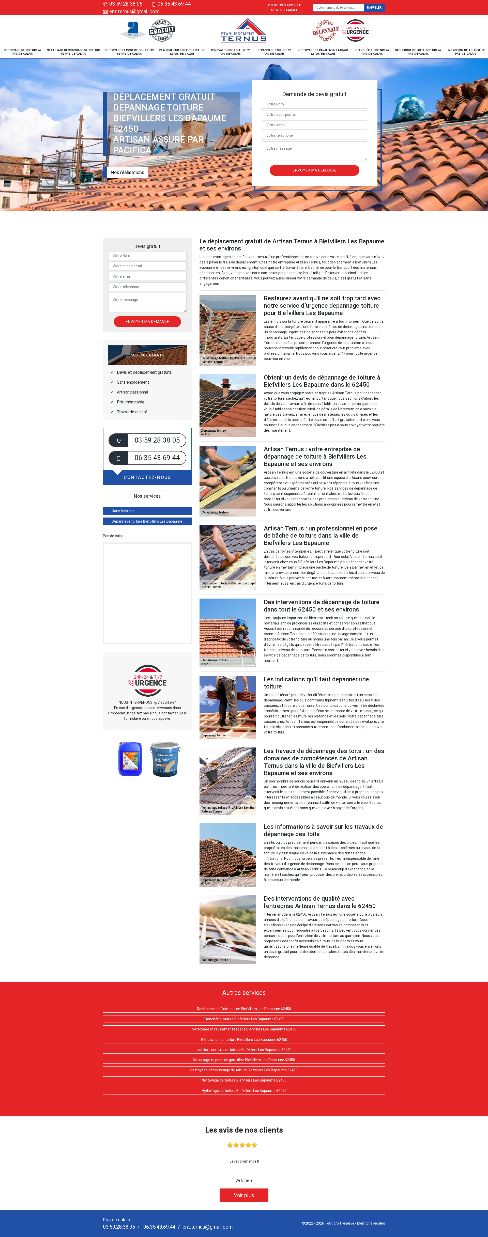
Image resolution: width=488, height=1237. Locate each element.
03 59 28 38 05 (125, 4)
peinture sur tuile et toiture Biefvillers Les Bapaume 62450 (244, 1050)
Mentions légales (371, 1223)
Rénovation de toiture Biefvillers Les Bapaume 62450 (244, 1040)
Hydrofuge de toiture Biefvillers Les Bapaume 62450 (244, 1091)
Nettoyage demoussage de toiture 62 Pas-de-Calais (73, 52)
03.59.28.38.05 (119, 1227)
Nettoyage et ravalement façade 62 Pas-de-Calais (322, 52)
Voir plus (244, 1195)
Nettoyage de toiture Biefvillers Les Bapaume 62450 (244, 1080)
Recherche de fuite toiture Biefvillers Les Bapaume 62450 (244, 1009)
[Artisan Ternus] (244, 30)
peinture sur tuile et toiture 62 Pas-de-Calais (182, 52)
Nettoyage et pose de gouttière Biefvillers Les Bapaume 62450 (244, 1060)
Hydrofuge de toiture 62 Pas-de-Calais (465, 52)
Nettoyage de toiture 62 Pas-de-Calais (22, 52)
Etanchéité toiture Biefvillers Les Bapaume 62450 (244, 1019)
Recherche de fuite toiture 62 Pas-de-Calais (418, 52)
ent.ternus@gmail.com (134, 11)
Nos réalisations (127, 172)
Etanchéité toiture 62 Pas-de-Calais (372, 52)
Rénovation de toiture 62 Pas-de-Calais (230, 52)
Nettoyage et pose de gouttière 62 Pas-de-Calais (129, 52)
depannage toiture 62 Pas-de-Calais (274, 52)
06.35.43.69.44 (158, 1227)
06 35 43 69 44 (174, 4)
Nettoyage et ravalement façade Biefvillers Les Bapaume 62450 (244, 1029)
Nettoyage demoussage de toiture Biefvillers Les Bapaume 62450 (244, 1070)
